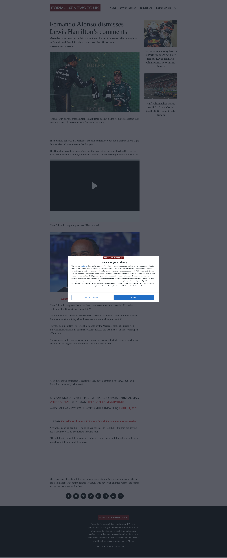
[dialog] (113, 279)
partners (84, 266)
